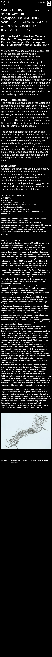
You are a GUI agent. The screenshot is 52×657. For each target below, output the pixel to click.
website (4, 234)
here (38, 183)
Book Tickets (41, 10)
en (39, 2)
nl (43, 2)
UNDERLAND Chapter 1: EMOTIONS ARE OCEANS (29, 460)
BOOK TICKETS (9, 200)
